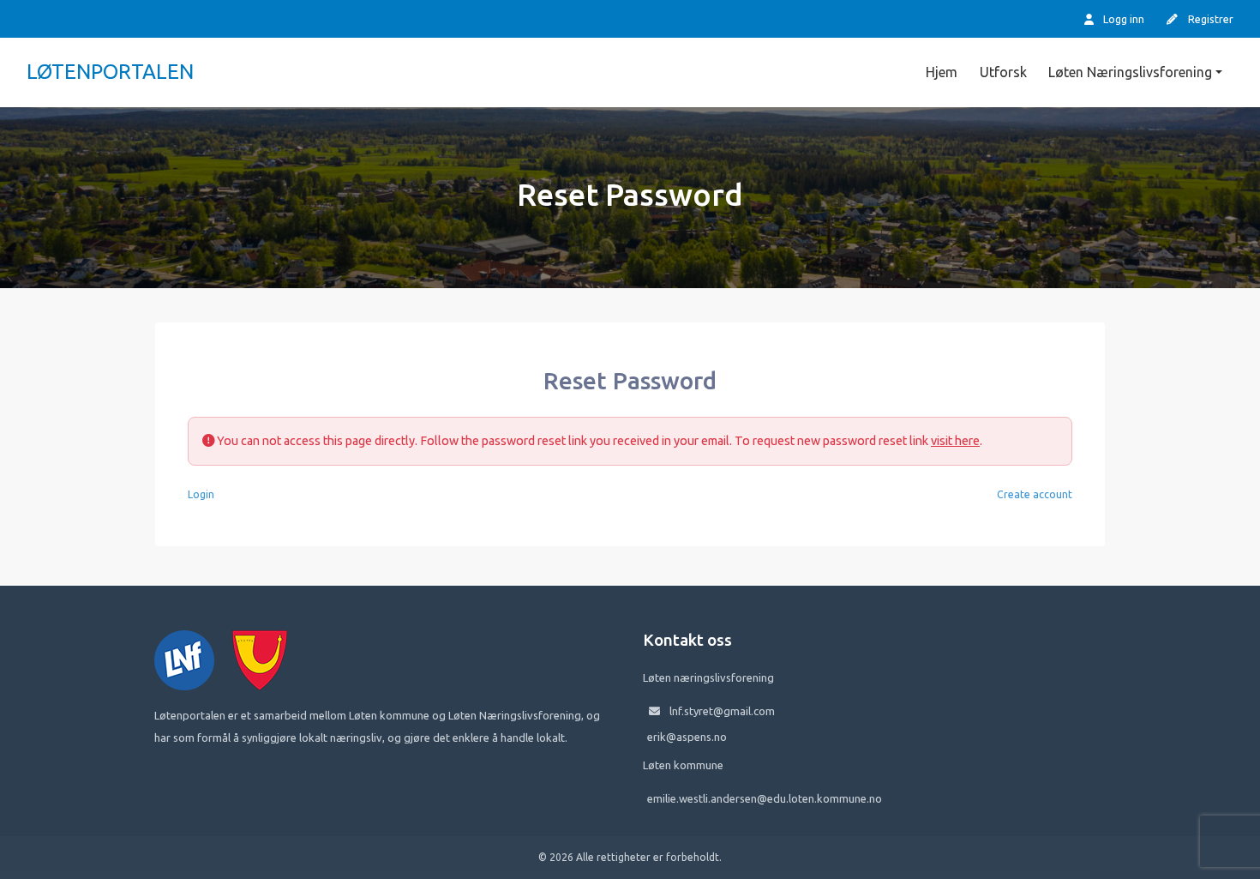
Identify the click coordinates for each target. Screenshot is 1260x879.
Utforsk (1003, 72)
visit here (955, 441)
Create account (1034, 494)
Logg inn (1122, 19)
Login (201, 494)
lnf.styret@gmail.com (722, 711)
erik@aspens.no (687, 737)
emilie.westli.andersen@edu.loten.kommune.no (764, 798)
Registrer (1209, 19)
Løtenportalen (110, 71)
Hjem (941, 72)
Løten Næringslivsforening (1130, 72)
